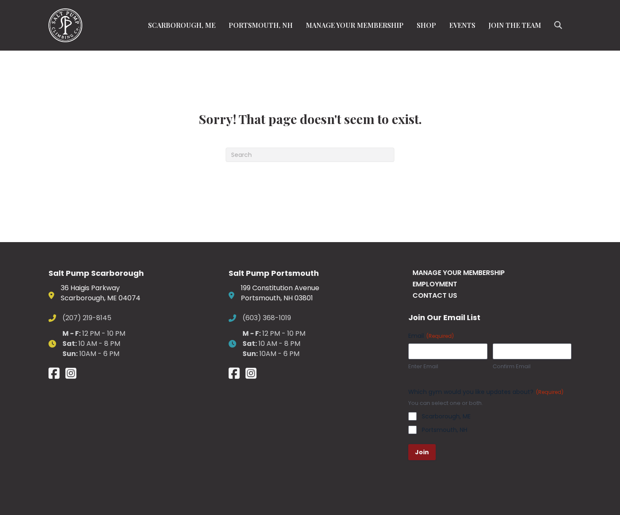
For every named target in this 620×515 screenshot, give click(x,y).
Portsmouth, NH (261, 25)
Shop (426, 25)
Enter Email (423, 366)
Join (422, 452)
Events (462, 25)
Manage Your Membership (355, 25)
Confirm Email (512, 366)
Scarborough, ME (182, 25)
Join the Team (514, 25)
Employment (434, 284)
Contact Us (434, 295)
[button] (559, 25)
